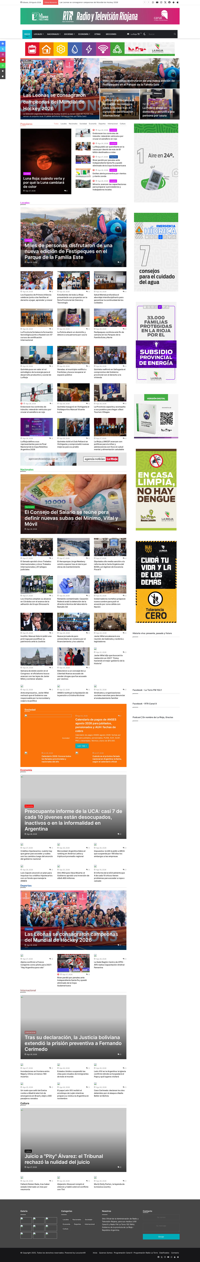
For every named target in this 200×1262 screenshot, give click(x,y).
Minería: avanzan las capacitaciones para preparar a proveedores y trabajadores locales (109, 187)
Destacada (28, 62)
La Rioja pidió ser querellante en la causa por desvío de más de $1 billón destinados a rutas (108, 149)
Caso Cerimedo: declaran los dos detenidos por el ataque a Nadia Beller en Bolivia (109, 1093)
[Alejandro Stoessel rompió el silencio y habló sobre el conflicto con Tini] (58, 1177)
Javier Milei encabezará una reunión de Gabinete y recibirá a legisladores (109, 639)
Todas (56, 124)
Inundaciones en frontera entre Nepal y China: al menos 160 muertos (35, 1074)
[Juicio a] (74, 1140)
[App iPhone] (2, 76)
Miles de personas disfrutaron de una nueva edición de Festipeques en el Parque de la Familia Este (102, 2)
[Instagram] (2, 54)
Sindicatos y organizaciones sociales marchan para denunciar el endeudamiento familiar (109, 695)
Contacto (147, 1211)
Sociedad (68, 34)
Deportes (102, 124)
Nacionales (53, 34)
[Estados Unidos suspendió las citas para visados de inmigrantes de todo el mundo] (58, 1064)
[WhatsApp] (2, 65)
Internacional (113, 124)
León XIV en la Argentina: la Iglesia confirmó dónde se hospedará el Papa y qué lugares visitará (110, 1074)
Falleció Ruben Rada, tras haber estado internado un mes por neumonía (35, 1187)
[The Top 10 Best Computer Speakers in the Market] (83, 133)
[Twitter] (2, 49)
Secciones (111, 34)
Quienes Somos (106, 1253)
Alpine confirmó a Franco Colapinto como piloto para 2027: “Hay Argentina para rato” (36, 964)
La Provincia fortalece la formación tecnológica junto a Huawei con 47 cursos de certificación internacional (118, 108)
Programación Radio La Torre (146, 1253)
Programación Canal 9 (123, 1253)
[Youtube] (2, 60)
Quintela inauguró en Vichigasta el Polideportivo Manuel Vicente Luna (73, 409)
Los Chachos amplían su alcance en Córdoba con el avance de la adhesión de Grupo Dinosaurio (36, 601)
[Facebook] (2, 43)
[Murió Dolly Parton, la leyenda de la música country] (95, 1177)
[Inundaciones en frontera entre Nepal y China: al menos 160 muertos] (22, 1064)
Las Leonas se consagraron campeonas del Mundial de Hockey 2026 (54, 101)
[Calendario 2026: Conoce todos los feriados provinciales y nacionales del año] (26, 753)
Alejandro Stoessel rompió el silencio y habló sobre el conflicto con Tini (72, 1187)
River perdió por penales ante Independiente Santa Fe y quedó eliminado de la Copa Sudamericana (109, 163)
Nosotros (106, 1211)
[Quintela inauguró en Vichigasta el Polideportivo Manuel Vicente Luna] (73, 392)
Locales (38, 34)
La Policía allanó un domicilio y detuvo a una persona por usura (158, 111)
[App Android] (2, 71)
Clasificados (164, 1253)
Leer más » (82, 746)
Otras (97, 34)
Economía (83, 34)
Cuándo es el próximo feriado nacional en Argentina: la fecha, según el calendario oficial (107, 759)
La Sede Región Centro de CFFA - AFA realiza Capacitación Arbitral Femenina (109, 964)
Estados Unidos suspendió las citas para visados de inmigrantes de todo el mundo (73, 1074)
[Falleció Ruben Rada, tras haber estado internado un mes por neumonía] (22, 1177)
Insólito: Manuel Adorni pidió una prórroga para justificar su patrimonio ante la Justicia (36, 639)
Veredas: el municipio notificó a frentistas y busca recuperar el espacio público (71, 372)
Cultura (122, 124)
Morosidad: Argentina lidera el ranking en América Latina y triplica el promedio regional (71, 853)
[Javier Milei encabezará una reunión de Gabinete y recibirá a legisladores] (110, 622)
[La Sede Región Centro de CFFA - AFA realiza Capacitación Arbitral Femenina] (95, 955)
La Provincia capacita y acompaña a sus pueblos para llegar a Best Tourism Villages (109, 409)
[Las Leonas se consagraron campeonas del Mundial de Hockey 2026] (59, 88)
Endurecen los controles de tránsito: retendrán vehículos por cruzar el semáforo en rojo (108, 136)
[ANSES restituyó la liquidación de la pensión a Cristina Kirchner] (58, 686)
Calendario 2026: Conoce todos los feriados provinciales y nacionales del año (56, 759)
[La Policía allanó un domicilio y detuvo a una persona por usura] (160, 104)
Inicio (27, 34)
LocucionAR (80, 1253)
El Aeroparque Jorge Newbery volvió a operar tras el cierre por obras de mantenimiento (72, 564)
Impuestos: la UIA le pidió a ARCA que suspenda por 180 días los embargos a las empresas (109, 853)
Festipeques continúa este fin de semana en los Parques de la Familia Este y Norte (109, 335)
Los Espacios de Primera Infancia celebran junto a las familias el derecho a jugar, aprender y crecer (36, 297)
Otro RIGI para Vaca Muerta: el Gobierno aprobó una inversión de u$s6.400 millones (73, 875)
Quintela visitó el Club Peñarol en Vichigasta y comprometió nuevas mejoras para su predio (73, 444)
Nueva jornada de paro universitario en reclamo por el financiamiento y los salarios (71, 639)
